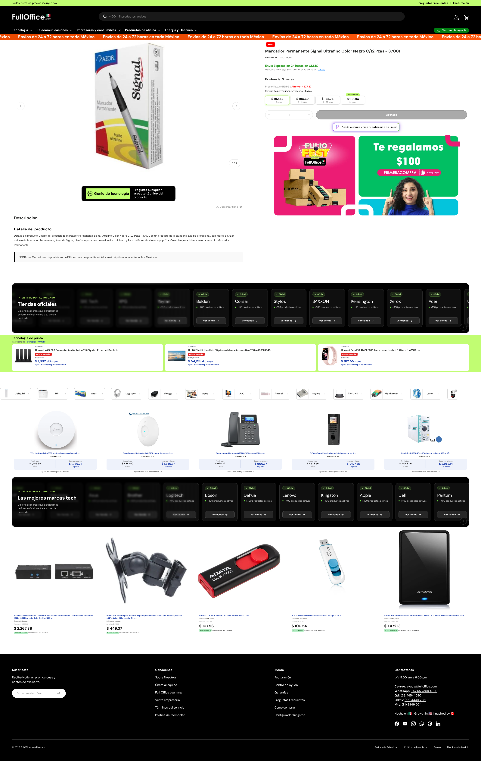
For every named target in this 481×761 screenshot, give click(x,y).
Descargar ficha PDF (231, 206)
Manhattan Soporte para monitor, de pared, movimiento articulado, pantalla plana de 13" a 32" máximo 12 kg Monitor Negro (146, 616)
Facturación (461, 3)
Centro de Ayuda (286, 685)
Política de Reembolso (416, 747)
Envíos (437, 747)
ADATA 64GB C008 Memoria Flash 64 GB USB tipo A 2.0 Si (316, 615)
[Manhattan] (377, 394)
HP (56, 393)
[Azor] (80, 394)
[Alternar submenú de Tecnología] (31, 30)
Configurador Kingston (290, 715)
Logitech (131, 393)
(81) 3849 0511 (411, 704)
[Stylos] (302, 394)
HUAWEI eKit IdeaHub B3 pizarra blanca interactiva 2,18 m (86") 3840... (230, 350)
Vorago (168, 393)
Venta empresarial (168, 700)
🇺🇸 (430, 713)
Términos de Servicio (458, 747)
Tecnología (20, 30)
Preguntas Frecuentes (433, 3)
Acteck (279, 393)
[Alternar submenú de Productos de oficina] (159, 30)
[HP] (43, 394)
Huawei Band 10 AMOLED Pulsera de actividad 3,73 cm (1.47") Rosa (380, 350)
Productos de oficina (140, 30)
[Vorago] (154, 394)
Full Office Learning (168, 692)
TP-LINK (353, 393)
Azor (93, 393)
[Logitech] (117, 394)
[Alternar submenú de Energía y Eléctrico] (196, 30)
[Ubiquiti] (6, 394)
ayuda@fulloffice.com (422, 686)
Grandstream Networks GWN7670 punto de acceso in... (148, 453)
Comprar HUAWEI (36, 341)
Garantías (281, 692)
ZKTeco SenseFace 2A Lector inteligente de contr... (333, 453)
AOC (242, 393)
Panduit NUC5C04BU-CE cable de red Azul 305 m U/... (425, 453)
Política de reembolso (170, 715)
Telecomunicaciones (52, 30)
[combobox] (252, 16)
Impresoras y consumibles (96, 30)
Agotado (391, 114)
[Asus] (191, 394)
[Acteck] (265, 394)
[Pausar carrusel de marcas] (463, 327)
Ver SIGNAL (271, 57)
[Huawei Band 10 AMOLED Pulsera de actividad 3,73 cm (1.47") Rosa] (329, 355)
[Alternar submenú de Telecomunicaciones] (71, 30)
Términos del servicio (169, 707)
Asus (205, 393)
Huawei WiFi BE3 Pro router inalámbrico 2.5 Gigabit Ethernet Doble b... (77, 350)
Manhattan (391, 393)
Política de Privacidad (386, 747)
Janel (430, 393)
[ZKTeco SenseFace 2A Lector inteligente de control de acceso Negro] (333, 429)
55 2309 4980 (424, 691)
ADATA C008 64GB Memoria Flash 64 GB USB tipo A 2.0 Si (224, 615)
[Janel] (417, 394)
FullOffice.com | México (33, 747)
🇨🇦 (452, 713)
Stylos (316, 393)
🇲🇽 (410, 713)
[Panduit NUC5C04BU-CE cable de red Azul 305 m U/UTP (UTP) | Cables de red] (425, 429)
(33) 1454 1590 (411, 695)
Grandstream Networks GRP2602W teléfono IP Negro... (240, 453)
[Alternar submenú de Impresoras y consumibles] (119, 30)
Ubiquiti (20, 393)
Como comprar (285, 707)
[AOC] (228, 394)
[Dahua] (454, 394)
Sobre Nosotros (165, 677)
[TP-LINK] (340, 394)
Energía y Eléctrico (179, 30)
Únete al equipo (166, 685)
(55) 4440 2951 (415, 700)
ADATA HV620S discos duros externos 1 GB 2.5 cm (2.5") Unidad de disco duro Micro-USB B (424, 615)
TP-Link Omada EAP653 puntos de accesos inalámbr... (55, 453)
